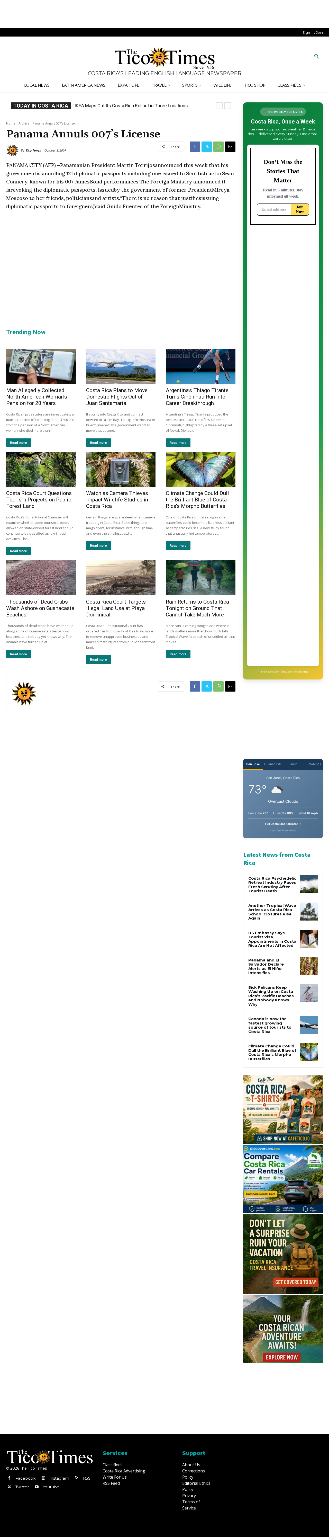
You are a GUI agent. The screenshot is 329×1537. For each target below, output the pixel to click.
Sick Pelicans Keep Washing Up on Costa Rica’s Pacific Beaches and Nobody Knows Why (271, 996)
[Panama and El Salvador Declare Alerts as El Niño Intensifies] (309, 966)
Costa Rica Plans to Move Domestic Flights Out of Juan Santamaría (117, 396)
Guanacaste (273, 764)
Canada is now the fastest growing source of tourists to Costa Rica (269, 1025)
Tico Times (33, 150)
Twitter (22, 1487)
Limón (293, 764)
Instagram (59, 1478)
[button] (316, 56)
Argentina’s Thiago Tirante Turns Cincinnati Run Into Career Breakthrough (197, 396)
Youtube (51, 1487)
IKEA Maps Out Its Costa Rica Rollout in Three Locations (131, 105)
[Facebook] (195, 147)
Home (10, 123)
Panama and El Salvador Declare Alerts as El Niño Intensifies (266, 966)
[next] (227, 105)
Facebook (25, 1478)
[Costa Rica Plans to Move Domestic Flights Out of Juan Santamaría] (121, 366)
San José (253, 764)
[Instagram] (43, 1478)
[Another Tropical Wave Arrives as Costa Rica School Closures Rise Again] (309, 912)
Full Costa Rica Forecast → (283, 824)
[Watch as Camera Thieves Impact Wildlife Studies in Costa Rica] (121, 469)
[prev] (219, 105)
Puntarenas (313, 764)
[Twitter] (207, 147)
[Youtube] (36, 1487)
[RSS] (77, 1478)
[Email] (230, 147)
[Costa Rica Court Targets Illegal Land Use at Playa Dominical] (121, 577)
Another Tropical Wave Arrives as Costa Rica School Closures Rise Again (272, 912)
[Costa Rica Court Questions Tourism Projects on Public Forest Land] (41, 469)
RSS (86, 1478)
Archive (24, 123)
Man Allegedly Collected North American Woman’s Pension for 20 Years (36, 396)
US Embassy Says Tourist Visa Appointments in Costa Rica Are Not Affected (272, 939)
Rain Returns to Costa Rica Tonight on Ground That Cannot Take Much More (197, 608)
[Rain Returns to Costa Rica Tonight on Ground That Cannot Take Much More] (200, 577)
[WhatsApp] (218, 147)
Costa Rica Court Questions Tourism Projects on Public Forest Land (39, 499)
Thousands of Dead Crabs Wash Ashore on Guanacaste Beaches (40, 608)
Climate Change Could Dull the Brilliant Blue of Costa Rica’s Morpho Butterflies (197, 499)
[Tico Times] (13, 150)
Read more (18, 443)
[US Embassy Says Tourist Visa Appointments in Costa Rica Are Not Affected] (309, 939)
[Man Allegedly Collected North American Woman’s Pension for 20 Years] (41, 366)
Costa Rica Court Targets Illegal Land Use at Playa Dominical (116, 608)
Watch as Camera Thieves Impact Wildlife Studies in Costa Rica (117, 499)
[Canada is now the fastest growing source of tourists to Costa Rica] (309, 1025)
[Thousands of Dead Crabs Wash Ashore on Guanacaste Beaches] (41, 577)
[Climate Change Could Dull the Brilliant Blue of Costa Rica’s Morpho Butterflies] (200, 469)
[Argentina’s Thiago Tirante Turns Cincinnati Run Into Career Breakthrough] (200, 366)
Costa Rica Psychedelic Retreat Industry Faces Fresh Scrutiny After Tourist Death (272, 885)
